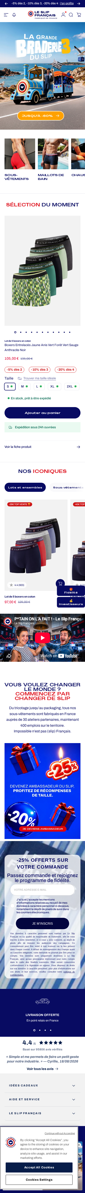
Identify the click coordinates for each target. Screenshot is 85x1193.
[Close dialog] (79, 1145)
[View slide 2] (40, 1030)
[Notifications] (14, 15)
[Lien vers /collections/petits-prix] (42, 75)
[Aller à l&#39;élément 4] (31, 332)
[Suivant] (79, 3)
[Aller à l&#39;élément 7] (48, 332)
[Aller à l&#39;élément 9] (59, 332)
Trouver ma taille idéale (39, 378)
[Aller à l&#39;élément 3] (26, 332)
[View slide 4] (50, 1030)
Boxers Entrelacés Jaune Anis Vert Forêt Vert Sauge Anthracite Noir (41, 347)
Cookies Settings (39, 1179)
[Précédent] (6, 3)
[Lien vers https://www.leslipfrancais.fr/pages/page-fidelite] (42, 791)
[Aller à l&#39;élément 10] (64, 332)
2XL (70, 386)
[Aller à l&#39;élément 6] (42, 332)
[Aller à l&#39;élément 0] (15, 332)
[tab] (25, 487)
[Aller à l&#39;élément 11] (70, 332)
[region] (39, 1157)
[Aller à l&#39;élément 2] (21, 332)
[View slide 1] (34, 1030)
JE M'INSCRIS (42, 923)
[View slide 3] (45, 1030)
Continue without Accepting (60, 1133)
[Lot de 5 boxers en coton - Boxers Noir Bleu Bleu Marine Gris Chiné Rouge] (36, 545)
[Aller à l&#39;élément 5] (37, 332)
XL (52, 386)
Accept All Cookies (39, 1167)
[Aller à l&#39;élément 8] (53, 332)
